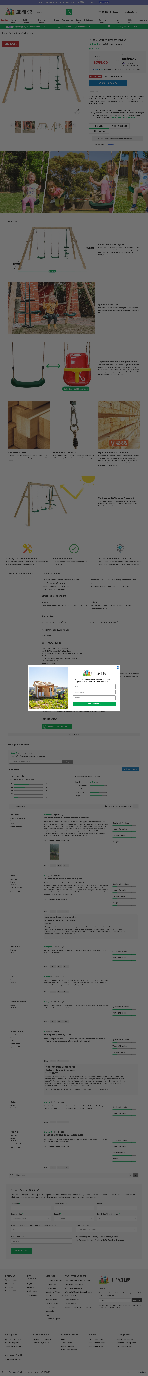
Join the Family (94, 704)
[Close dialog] (118, 667)
